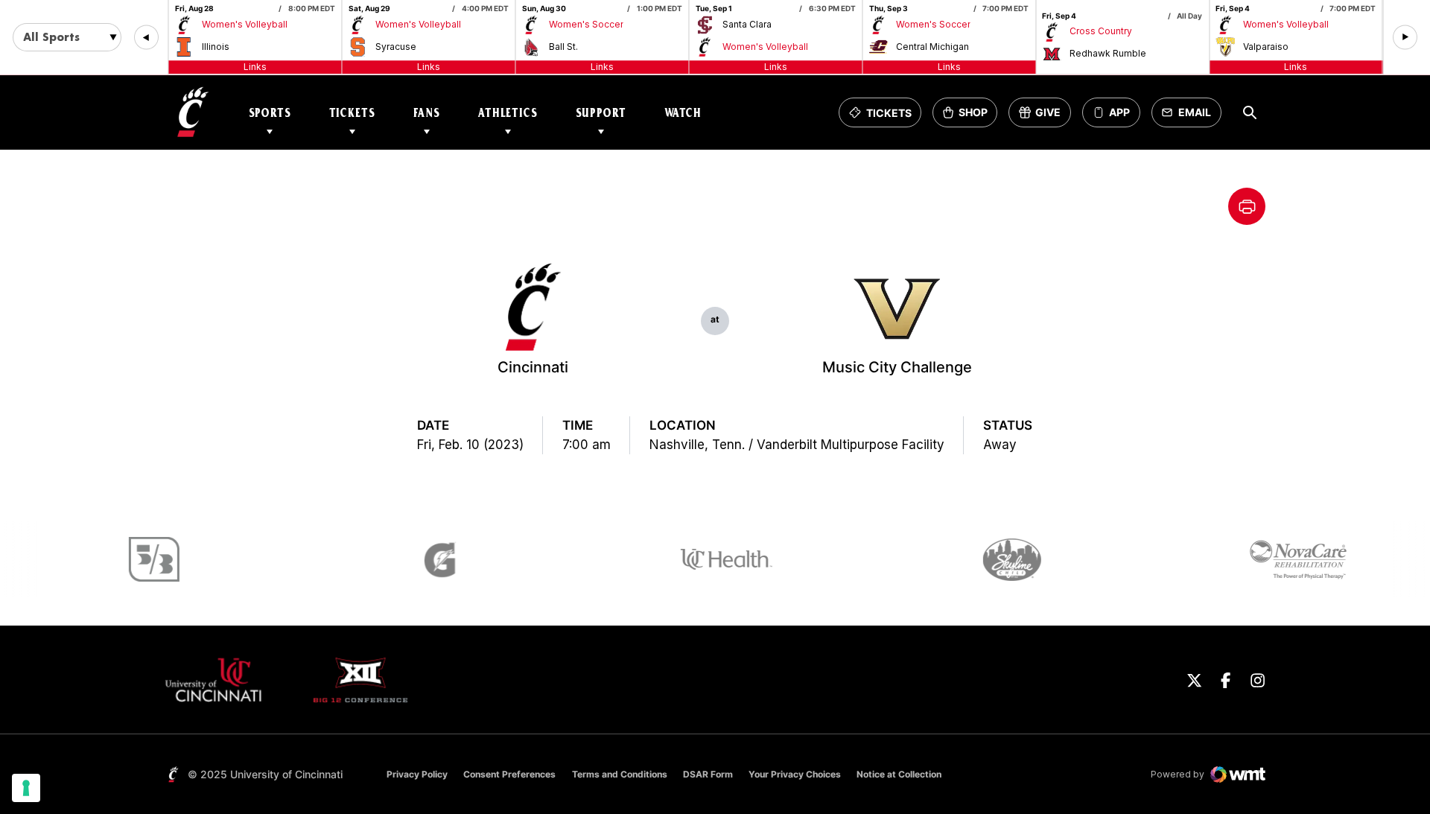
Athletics (508, 113)
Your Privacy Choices (795, 774)
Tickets (352, 113)
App (1119, 112)
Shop (969, 116)
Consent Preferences (509, 774)
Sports (270, 113)
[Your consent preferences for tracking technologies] (26, 788)
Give (1044, 116)
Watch (683, 113)
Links (255, 66)
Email (1190, 116)
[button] (146, 37)
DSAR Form (708, 774)
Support (601, 113)
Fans (426, 113)
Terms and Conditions (619, 774)
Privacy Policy (417, 774)
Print (1246, 206)
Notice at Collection (899, 774)
